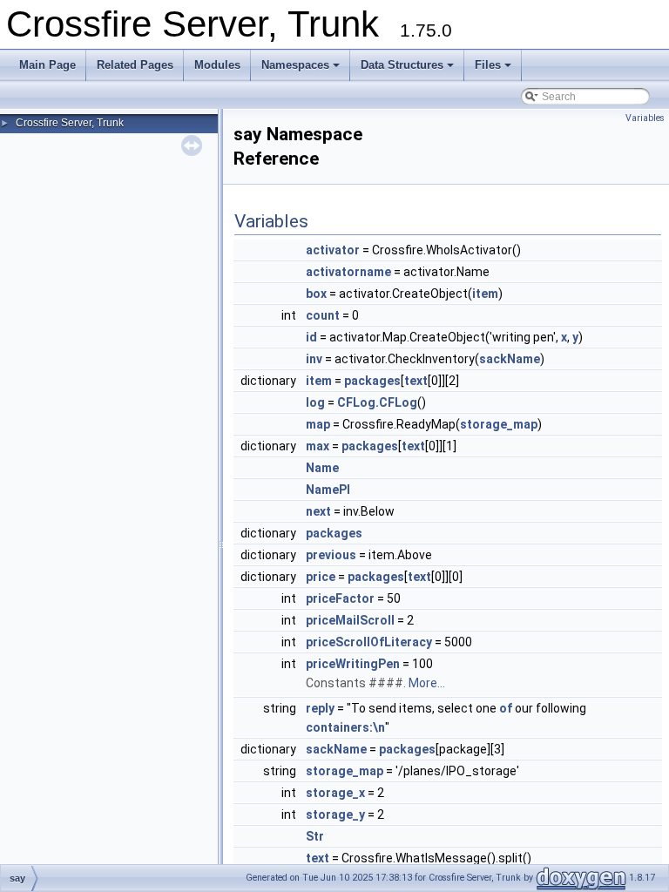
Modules (217, 64)
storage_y (335, 814)
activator (333, 250)
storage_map (498, 424)
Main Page (47, 64)
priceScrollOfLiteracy (369, 642)
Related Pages (135, 64)
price (320, 577)
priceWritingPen (353, 664)
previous (331, 555)
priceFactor (340, 598)
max (317, 446)
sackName (509, 359)
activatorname (348, 272)
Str (315, 836)
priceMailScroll (350, 620)
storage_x (335, 793)
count (323, 315)
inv (314, 359)
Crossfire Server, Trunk (70, 123)
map (318, 424)
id (311, 337)
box (316, 294)
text (416, 381)
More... (427, 683)
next (318, 511)
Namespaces (295, 64)
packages (372, 381)
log (315, 402)
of (505, 708)
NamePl (328, 490)
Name (322, 468)
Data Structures (402, 64)
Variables (645, 118)
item (485, 294)
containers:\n (345, 727)
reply (320, 708)
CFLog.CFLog (377, 402)
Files (488, 64)
